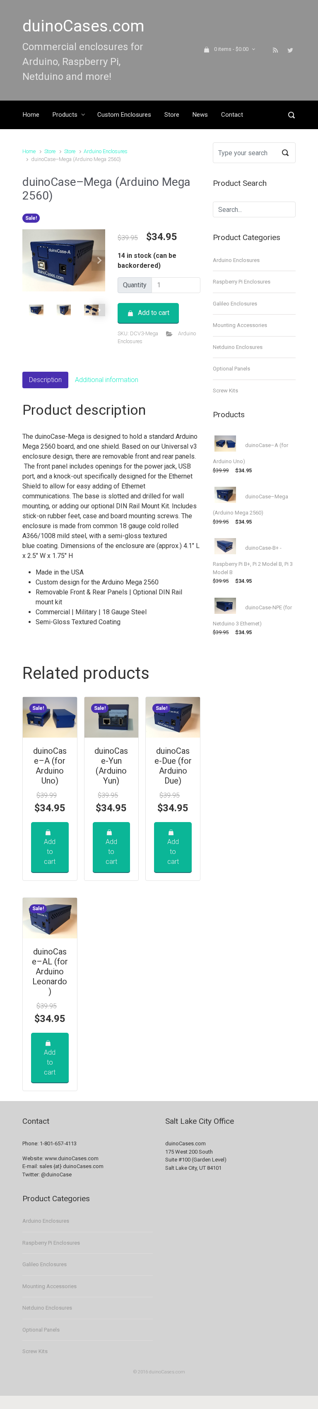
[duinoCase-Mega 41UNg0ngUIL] (63, 260)
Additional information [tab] (106, 380)
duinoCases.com (83, 26)
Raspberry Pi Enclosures (241, 282)
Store (49, 151)
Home (29, 151)
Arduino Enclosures (106, 151)
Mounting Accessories (240, 325)
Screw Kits (225, 390)
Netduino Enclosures (238, 347)
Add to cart (153, 313)
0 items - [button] (231, 49)
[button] (99, 260)
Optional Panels (231, 368)
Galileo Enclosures (235, 304)
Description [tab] (45, 380)
